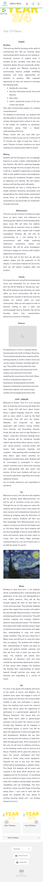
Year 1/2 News (10, 825)
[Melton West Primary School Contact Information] (27, 4)
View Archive (23, 856)
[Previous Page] (33, 4)
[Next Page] (38, 4)
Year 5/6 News (30, 825)
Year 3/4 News (13, 838)
